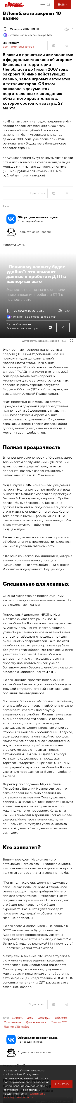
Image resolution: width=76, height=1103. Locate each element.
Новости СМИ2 (14, 245)
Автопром (44, 1018)
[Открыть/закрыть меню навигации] (42, 4)
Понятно (62, 1084)
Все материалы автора (18, 46)
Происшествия (12, 1022)
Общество (61, 1018)
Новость (17, 1018)
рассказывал (56, 982)
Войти (63, 4)
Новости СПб (59, 1022)
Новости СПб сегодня (16, 1027)
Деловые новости (36, 1022)
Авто (30, 1018)
